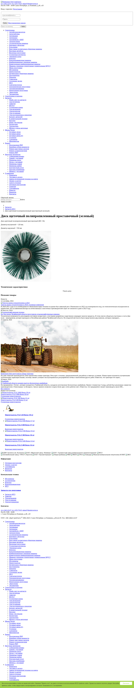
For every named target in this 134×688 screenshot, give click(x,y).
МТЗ (11, 83)
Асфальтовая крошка (16, 156)
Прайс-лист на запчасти (17, 100)
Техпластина (13, 126)
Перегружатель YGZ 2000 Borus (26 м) (14, 394)
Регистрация (17, 9)
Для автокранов (15, 109)
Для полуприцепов (12, 502)
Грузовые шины (15, 134)
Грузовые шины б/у (16, 136)
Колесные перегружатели (14, 429)
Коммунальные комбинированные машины (24, 64)
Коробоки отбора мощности (19, 147)
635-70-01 (17, 3)
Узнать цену (67, 291)
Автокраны (13, 38)
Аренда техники (15, 183)
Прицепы (12, 77)
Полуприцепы (14, 75)
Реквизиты (13, 175)
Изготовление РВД (16, 145)
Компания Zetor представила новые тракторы (17, 374)
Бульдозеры (13, 47)
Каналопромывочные (12, 484)
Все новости (5, 389)
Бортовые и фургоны (16, 45)
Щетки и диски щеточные (18, 128)
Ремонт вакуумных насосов (19, 149)
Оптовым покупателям (17, 184)
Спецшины (13, 139)
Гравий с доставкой (16, 158)
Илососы (12, 58)
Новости (12, 190)
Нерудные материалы (12, 154)
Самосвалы (13, 79)
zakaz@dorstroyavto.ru (30, 3)
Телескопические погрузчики (19, 87)
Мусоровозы (13, 70)
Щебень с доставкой (16, 171)
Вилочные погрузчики (17, 53)
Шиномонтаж (14, 141)
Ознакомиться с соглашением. (52, 685)
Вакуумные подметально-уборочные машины (25, 49)
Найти (23, 26)
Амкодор (12, 104)
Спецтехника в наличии (13, 96)
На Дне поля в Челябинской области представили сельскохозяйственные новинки (30, 314)
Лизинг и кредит (15, 181)
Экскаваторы (14, 94)
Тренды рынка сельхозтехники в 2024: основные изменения (22, 305)
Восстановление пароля (16, 23)
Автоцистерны (14, 41)
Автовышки (13, 36)
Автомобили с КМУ (16, 39)
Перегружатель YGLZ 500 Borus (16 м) (19, 435)
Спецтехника (10, 30)
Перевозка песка (15, 160)
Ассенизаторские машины (18, 43)
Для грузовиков (14, 113)
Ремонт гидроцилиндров (18, 151)
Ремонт (7, 143)
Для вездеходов (14, 111)
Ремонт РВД (13, 152)
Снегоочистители (15, 85)
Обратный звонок (7, 197)
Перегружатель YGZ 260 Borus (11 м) (14, 400)
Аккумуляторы (14, 102)
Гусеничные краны (16, 107)
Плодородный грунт (16, 168)
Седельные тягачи (15, 81)
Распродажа (13, 124)
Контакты (12, 194)
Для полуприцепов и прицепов (20, 115)
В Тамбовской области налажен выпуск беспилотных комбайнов (24, 383)
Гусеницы (12, 137)
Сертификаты (14, 188)
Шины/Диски (10, 130)
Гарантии (12, 186)
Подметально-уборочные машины (21, 73)
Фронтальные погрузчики (18, 90)
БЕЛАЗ (11, 105)
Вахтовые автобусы (16, 51)
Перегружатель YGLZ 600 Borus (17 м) (19, 425)
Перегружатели (14, 72)
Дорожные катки (15, 56)
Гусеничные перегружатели (11, 396)
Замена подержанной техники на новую (23, 179)
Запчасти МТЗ (10, 494)
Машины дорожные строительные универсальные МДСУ (30, 66)
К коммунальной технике (18, 119)
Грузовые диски (15, 132)
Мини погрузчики (15, 68)
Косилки (12, 120)
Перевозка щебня (15, 166)
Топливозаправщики (16, 88)
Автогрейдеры (14, 34)
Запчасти (8, 98)
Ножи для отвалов (15, 122)
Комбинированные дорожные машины (23, 62)
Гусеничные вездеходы (17, 55)
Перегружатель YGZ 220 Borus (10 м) (19, 415)
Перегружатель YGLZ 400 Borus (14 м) (19, 445)
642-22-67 (6, 3)
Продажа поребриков (16, 169)
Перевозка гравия (15, 164)
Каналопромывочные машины (20, 60)
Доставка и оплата (15, 177)
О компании (9, 173)
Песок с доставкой (15, 162)
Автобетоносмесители (17, 32)
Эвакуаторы (13, 92)
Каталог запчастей (15, 117)
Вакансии (12, 192)
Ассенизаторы (10, 480)
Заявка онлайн (6, 202)
